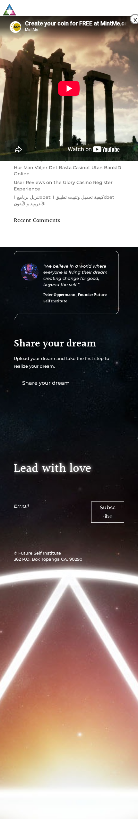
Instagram (102, 575)
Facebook (67, 575)
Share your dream (46, 383)
